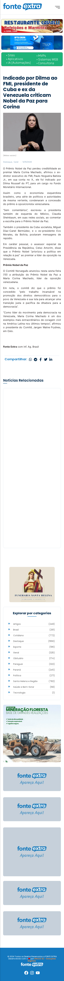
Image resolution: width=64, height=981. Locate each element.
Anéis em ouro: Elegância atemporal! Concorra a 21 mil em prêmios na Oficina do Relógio (32, 452)
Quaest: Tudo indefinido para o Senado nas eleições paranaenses (30, 525)
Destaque (8, 162)
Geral (16, 162)
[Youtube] (38, 973)
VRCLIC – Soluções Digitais (42, 959)
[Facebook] (26, 973)
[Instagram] (32, 973)
